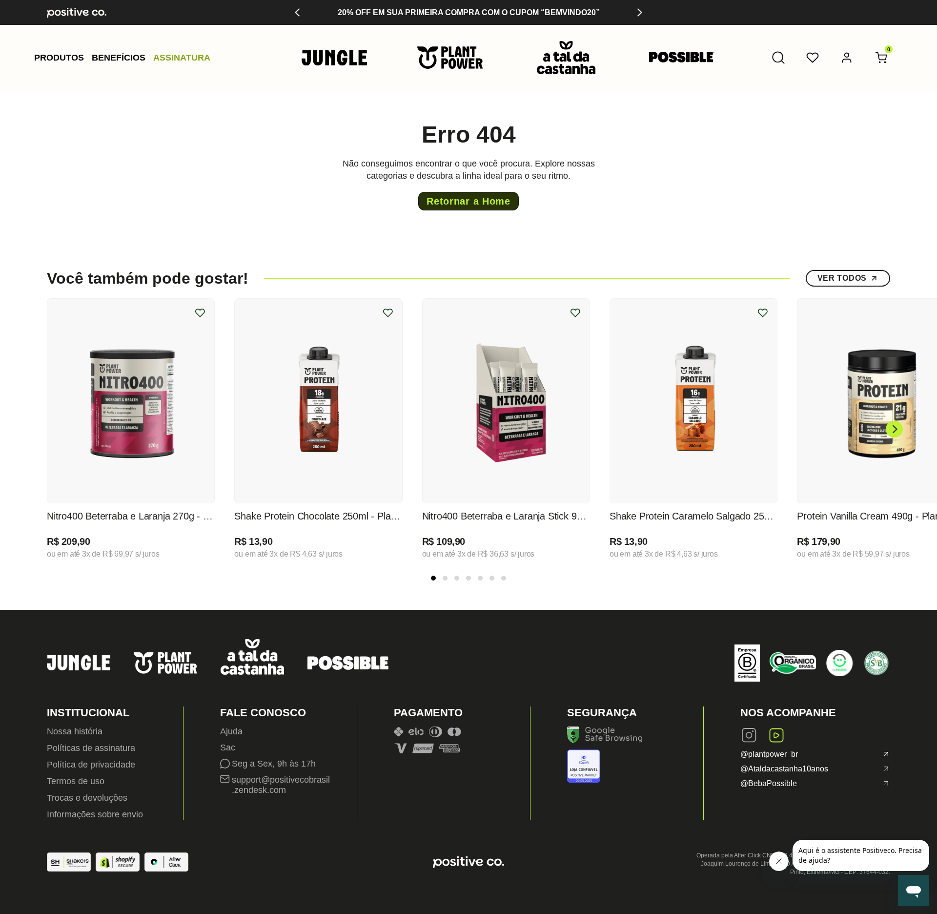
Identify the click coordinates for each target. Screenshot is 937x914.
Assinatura (181, 57)
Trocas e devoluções (87, 798)
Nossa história (74, 731)
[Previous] (297, 12)
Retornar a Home (468, 201)
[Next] (639, 12)
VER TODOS (842, 278)
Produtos (59, 57)
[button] (59, 57)
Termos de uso (75, 781)
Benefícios (118, 57)
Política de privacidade (91, 764)
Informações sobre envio (95, 814)
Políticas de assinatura (91, 748)
